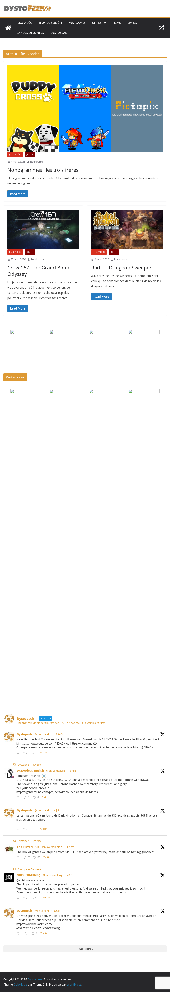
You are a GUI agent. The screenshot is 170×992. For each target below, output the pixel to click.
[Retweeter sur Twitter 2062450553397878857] (26, 829)
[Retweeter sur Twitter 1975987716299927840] (26, 934)
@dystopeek (42, 734)
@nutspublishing (52, 875)
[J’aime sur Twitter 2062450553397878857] (34, 829)
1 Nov (70, 847)
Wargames (77, 23)
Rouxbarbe (36, 161)
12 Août (58, 734)
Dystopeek (24, 734)
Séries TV (99, 23)
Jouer (30, 154)
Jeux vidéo (25, 23)
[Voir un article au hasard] (162, 28)
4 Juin (57, 810)
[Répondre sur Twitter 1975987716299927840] (18, 934)
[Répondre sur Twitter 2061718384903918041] (18, 798)
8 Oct (57, 911)
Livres (132, 23)
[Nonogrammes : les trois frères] (85, 108)
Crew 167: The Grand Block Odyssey (38, 270)
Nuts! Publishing (28, 875)
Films (117, 23)
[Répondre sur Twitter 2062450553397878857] (18, 829)
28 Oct (71, 875)
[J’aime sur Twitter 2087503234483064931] (34, 753)
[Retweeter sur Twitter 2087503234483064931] (26, 753)
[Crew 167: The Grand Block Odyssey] (43, 229)
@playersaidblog (52, 847)
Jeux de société (51, 23)
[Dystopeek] (8, 28)
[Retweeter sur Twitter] (14, 764)
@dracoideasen (55, 771)
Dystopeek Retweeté (30, 765)
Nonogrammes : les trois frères (42, 169)
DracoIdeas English (30, 771)
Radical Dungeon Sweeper (121, 267)
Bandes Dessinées (30, 33)
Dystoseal (59, 33)
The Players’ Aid (28, 847)
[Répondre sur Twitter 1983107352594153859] (18, 898)
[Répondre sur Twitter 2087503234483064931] (18, 753)
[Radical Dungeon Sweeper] (127, 229)
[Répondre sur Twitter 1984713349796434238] (18, 858)
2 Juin (73, 771)
